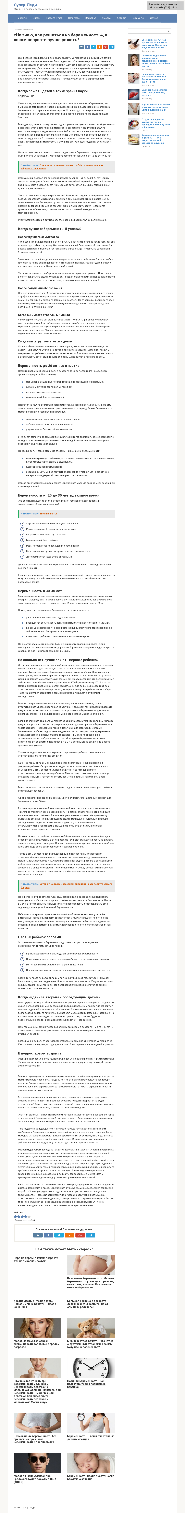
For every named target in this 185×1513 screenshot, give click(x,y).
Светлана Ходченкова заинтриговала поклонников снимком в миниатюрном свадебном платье (156, 60)
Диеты (36, 18)
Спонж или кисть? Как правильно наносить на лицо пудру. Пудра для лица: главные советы (155, 44)
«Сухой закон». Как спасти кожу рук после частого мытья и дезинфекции (156, 107)
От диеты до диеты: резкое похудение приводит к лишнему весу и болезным (156, 123)
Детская (121, 18)
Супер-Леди (25, 5)
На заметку (138, 18)
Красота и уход (54, 18)
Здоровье (90, 18)
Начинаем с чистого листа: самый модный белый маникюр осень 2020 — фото (154, 78)
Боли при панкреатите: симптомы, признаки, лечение (154, 92)
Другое (154, 18)
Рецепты (22, 18)
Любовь (106, 18)
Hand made (74, 18)
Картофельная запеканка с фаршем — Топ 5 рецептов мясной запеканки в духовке (156, 139)
